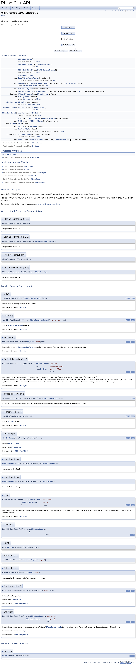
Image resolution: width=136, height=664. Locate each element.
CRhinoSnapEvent (60, 140)
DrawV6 (21, 83)
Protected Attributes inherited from (21, 157)
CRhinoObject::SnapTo (54, 627)
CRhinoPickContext (33, 118)
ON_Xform (79, 91)
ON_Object (26, 99)
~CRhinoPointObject (25, 75)
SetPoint (21, 126)
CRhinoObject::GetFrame (24, 347)
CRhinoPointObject (25, 59)
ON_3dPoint (35, 113)
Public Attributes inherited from (19, 176)
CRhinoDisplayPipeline (31, 78)
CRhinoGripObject (21, 451)
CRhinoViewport (43, 94)
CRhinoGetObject (36, 121)
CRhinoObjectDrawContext (38, 83)
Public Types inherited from (18, 166)
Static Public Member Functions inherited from (24, 173)
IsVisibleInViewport (25, 94)
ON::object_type (11, 102)
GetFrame (21, 89)
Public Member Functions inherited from (22, 143)
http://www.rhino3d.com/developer (48, 204)
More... (38, 61)
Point (20, 124)
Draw (20, 78)
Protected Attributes (120, 11)
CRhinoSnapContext (36, 140)
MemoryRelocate (24, 97)
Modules (26, 8)
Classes (34, 8)
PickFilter (21, 121)
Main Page (5, 8)
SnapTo (21, 140)
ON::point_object (30, 104)
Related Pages (16, 8)
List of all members (130, 11)
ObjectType (22, 102)
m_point (13, 154)
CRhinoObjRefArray (49, 118)
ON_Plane (29, 89)
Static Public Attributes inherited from (21, 179)
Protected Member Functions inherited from (24, 182)
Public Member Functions (108, 11)
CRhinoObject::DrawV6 (31, 86)
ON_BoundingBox (41, 91)
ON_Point (12, 124)
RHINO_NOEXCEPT (70, 83)
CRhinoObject (37, 143)
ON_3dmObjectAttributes (46, 70)
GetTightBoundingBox (26, 91)
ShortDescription (24, 134)
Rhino (3, 15)
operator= (21, 107)
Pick (19, 118)
